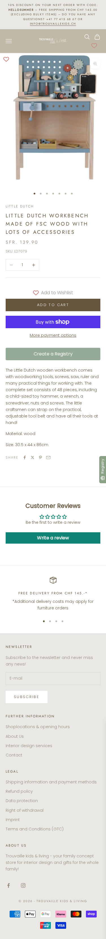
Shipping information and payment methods (51, 782)
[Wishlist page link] (94, 45)
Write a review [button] (53, 538)
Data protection (22, 801)
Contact (14, 755)
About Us (15, 736)
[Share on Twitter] (32, 457)
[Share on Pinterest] (40, 457)
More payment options (53, 335)
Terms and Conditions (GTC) (35, 829)
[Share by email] (48, 457)
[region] (53, 594)
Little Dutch (20, 206)
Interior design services (29, 746)
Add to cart (53, 305)
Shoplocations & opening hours (38, 727)
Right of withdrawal (25, 810)
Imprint (13, 820)
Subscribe (26, 697)
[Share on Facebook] (24, 457)
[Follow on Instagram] (23, 885)
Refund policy (19, 791)
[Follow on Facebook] (8, 885)
